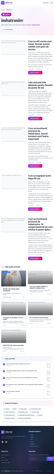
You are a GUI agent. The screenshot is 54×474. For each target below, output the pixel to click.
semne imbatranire (10, 412)
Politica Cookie (4, 460)
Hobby (32, 441)
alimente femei (35, 412)
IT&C (31, 439)
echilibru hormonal (10, 418)
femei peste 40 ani (10, 415)
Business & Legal (34, 446)
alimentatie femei (23, 412)
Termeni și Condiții (5, 462)
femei (15, 409)
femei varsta (24, 409)
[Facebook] (2, 442)
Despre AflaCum (5, 455)
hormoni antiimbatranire (25, 418)
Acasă (2, 9)
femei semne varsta (36, 409)
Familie (32, 434)
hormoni (40, 415)
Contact (3, 457)
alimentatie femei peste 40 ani (26, 415)
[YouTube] (6, 442)
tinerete (7, 409)
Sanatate (32, 444)
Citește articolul (34, 72)
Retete (31, 437)
